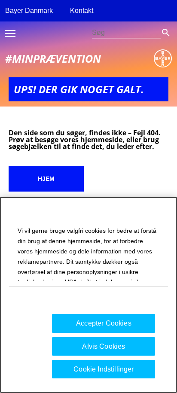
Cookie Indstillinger (103, 369)
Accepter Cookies (103, 323)
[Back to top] (151, 371)
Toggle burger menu (10, 33)
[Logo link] (163, 58)
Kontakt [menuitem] (81, 10)
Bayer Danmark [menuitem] (29, 10)
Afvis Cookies (103, 346)
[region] (88, 295)
